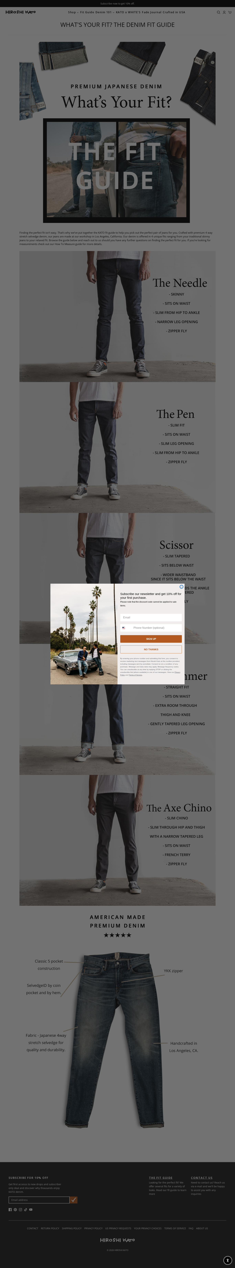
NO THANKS (151, 649)
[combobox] (126, 628)
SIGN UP (151, 639)
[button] (227, 1260)
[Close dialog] (181, 586)
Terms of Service (135, 675)
